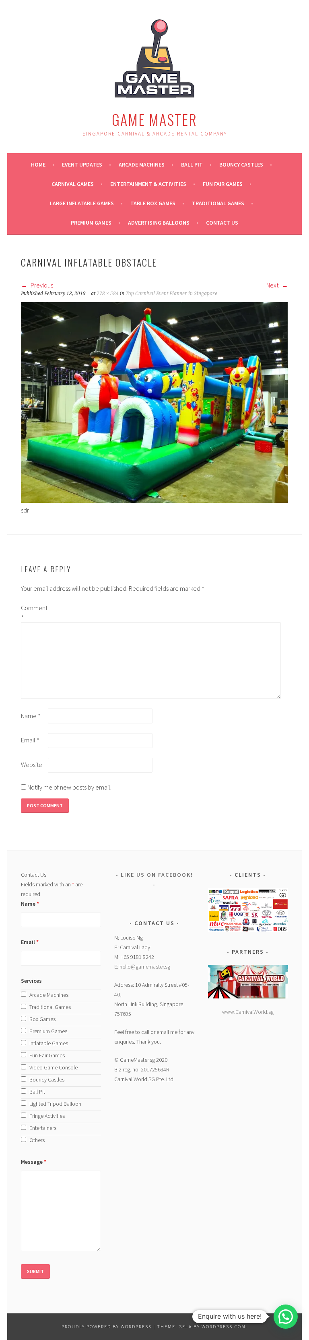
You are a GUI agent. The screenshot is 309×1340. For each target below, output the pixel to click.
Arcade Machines (142, 164)
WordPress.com (224, 1326)
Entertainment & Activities (148, 184)
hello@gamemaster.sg (144, 966)
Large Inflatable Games (82, 203)
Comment (34, 612)
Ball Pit (192, 164)
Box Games (42, 1019)
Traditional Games (218, 203)
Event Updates (82, 164)
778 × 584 (108, 293)
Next (273, 285)
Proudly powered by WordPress (107, 1326)
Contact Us (222, 222)
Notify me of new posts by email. (69, 787)
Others (37, 1140)
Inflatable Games (48, 1043)
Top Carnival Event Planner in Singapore (171, 293)
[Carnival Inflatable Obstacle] (154, 500)
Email (30, 740)
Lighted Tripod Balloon (55, 1103)
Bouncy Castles (241, 164)
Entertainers (42, 1128)
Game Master (154, 119)
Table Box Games (152, 203)
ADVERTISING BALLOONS (159, 222)
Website (31, 765)
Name (31, 716)
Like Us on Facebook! (157, 874)
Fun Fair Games (223, 184)
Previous (41, 285)
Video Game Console (53, 1067)
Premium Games (91, 222)
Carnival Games (73, 184)
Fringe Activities (47, 1115)
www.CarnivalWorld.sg (248, 1011)
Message (33, 1161)
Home (38, 164)
